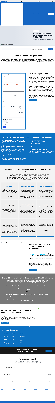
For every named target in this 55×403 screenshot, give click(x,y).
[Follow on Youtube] (6, 1)
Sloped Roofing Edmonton (17, 395)
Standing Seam (48, 392)
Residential (13, 107)
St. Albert (21, 340)
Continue (50, 49)
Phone (12, 47)
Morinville (13, 339)
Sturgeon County (21, 342)
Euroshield (36, 393)
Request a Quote (33, 100)
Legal (13, 335)
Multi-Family (13, 109)
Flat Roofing (29, 13)
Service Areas (3, 397)
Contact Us (3, 394)
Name (2, 47)
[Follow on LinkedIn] (3, 1)
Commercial (13, 106)
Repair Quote (21, 108)
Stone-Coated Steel (48, 393)
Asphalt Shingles (48, 13)
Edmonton (6, 341)
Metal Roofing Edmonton (17, 396)
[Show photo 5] (11, 44)
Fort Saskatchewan (6, 343)
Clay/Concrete (37, 394)
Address (32, 47)
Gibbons (13, 333)
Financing (3, 395)
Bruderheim (6, 338)
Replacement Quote (21, 107)
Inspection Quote (21, 112)
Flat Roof (5, 106)
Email (22, 47)
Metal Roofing (42, 13)
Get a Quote (49, 350)
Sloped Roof (6, 107)
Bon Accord (6, 336)
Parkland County (13, 341)
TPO (24, 394)
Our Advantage (3, 393)
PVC (24, 393)
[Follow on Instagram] (4, 1)
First (5, 79)
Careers (2, 392)
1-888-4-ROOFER (39, 1)
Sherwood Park (23, 336)
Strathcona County (22, 338)
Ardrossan (6, 333)
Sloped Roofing (35, 13)
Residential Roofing (16, 392)
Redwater (14, 343)
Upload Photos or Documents (7, 119)
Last (16, 79)
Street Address (5, 92)
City (3, 95)
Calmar (5, 339)
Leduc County (14, 338)
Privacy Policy (3, 396)
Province (15, 95)
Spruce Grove (22, 333)
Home (26, 13)
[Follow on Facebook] (1, 1)
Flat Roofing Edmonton (17, 394)
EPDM (25, 392)
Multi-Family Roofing (16, 393)
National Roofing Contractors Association (37, 254)
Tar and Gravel (26, 395)
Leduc (13, 336)
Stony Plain (22, 335)
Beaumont (6, 335)
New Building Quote (21, 110)
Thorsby (21, 344)
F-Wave (36, 392)
